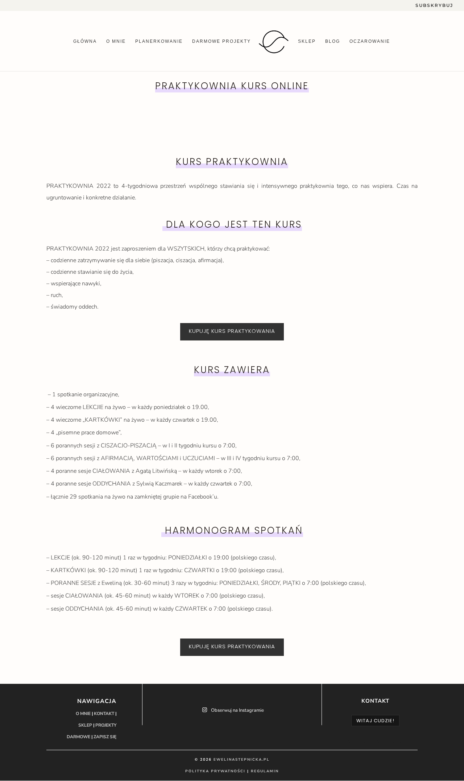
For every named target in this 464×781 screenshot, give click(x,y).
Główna (85, 41)
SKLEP (85, 725)
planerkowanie (159, 41)
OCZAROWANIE (369, 41)
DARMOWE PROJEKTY (221, 41)
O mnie (116, 41)
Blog (332, 41)
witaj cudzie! (375, 720)
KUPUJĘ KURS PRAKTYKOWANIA (232, 331)
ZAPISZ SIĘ (105, 737)
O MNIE (83, 713)
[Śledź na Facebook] (353, 738)
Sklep (307, 41)
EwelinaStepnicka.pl (242, 759)
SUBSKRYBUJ (434, 5)
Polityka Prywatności (215, 771)
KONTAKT (104, 713)
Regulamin (265, 771)
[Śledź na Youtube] (382, 738)
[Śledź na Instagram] (368, 738)
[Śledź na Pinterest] (397, 738)
